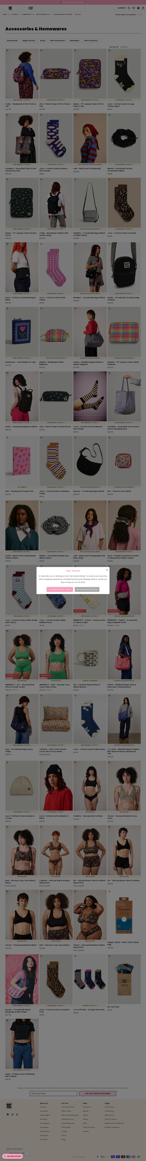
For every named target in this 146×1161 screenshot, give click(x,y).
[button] (12, 1156)
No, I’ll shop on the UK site (87, 589)
